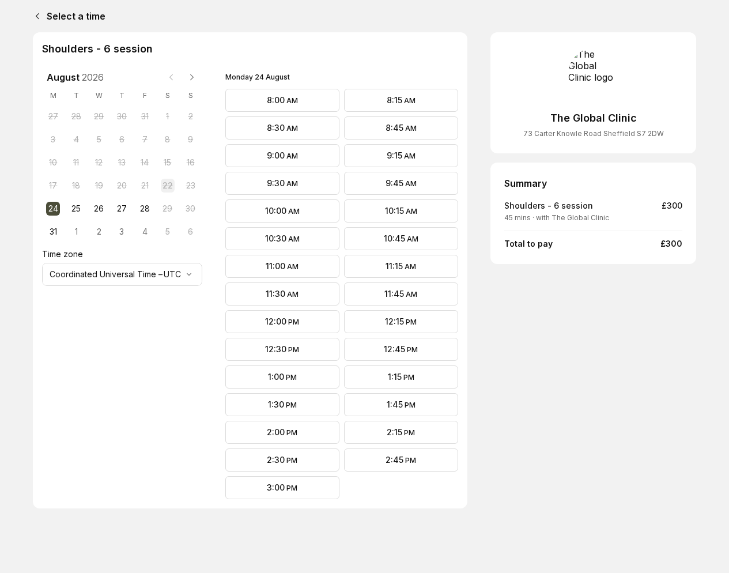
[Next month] (192, 77)
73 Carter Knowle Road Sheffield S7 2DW (593, 133)
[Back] (35, 16)
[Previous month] (171, 77)
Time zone (62, 254)
